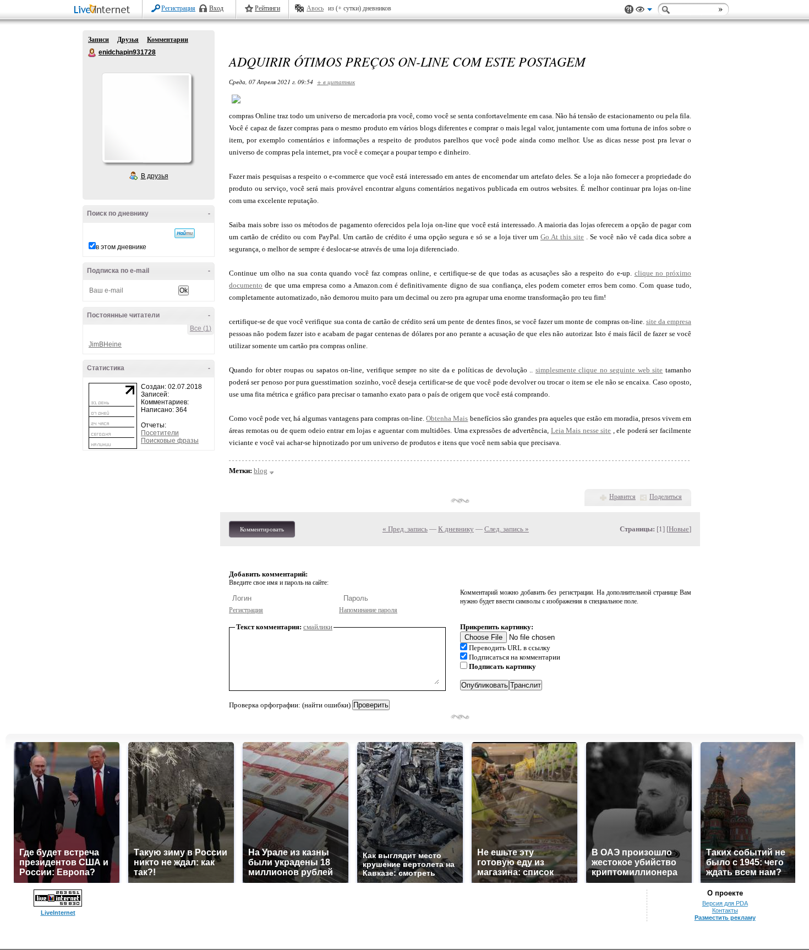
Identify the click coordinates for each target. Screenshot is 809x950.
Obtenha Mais (447, 418)
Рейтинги (267, 8)
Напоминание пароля (368, 610)
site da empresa (668, 321)
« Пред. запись (405, 529)
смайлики (317, 627)
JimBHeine (105, 344)
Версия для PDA (725, 903)
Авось (315, 8)
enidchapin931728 (92, 52)
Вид (644, 11)
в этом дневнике (121, 247)
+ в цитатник (336, 82)
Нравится (622, 497)
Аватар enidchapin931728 (146, 117)
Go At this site (562, 237)
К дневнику (456, 529)
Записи (98, 39)
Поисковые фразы (170, 440)
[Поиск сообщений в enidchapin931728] (184, 233)
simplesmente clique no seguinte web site (599, 370)
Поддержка (629, 9)
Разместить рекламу (725, 917)
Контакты (725, 910)
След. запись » (506, 529)
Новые (679, 529)
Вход (216, 8)
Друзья (128, 39)
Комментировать (262, 529)
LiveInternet (104, 10)
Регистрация (178, 8)
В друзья (154, 176)
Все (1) (200, 328)
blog (260, 470)
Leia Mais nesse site (581, 430)
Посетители (160, 433)
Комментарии (167, 39)
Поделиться (665, 497)
